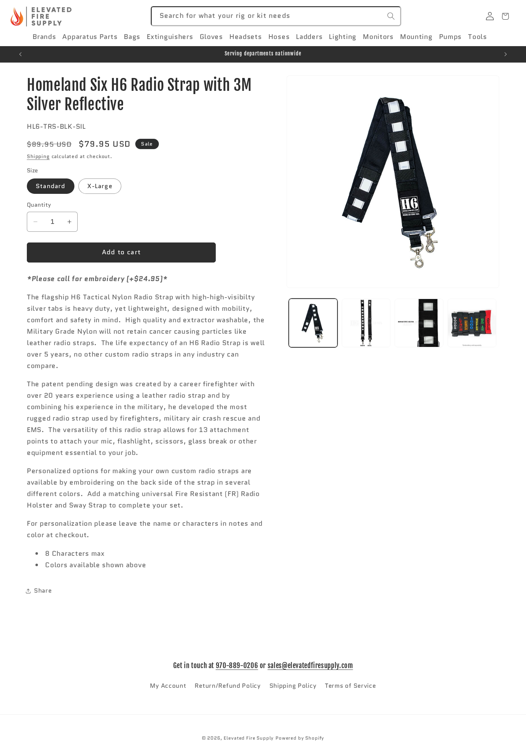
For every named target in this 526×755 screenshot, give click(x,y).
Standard (50, 186)
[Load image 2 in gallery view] (366, 323)
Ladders (309, 37)
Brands (44, 37)
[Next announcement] (505, 54)
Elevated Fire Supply (249, 738)
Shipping (38, 156)
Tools (477, 37)
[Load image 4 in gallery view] (472, 323)
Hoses (279, 37)
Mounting (416, 37)
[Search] (391, 15)
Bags (132, 37)
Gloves (211, 37)
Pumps (450, 37)
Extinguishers (170, 37)
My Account (168, 685)
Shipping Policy (293, 685)
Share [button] (43, 591)
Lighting (342, 37)
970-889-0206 (237, 665)
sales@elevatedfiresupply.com (310, 665)
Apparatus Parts (89, 37)
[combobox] (276, 16)
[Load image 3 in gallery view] (419, 323)
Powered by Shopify (300, 738)
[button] (47, 37)
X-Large (99, 186)
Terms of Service (350, 685)
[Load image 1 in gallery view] (313, 323)
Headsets (245, 37)
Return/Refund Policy (227, 685)
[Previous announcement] (20, 54)
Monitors (378, 37)
